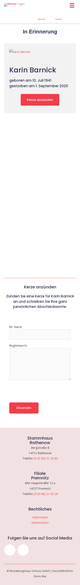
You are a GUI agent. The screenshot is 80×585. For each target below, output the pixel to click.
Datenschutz (40, 522)
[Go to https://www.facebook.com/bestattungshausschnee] (24, 16)
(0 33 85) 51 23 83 (46, 458)
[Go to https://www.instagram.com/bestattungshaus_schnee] (7, 16)
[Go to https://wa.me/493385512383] (41, 17)
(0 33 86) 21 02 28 (46, 494)
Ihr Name (15, 327)
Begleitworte (18, 345)
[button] (9, 550)
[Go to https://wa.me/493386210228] (58, 17)
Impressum (40, 517)
